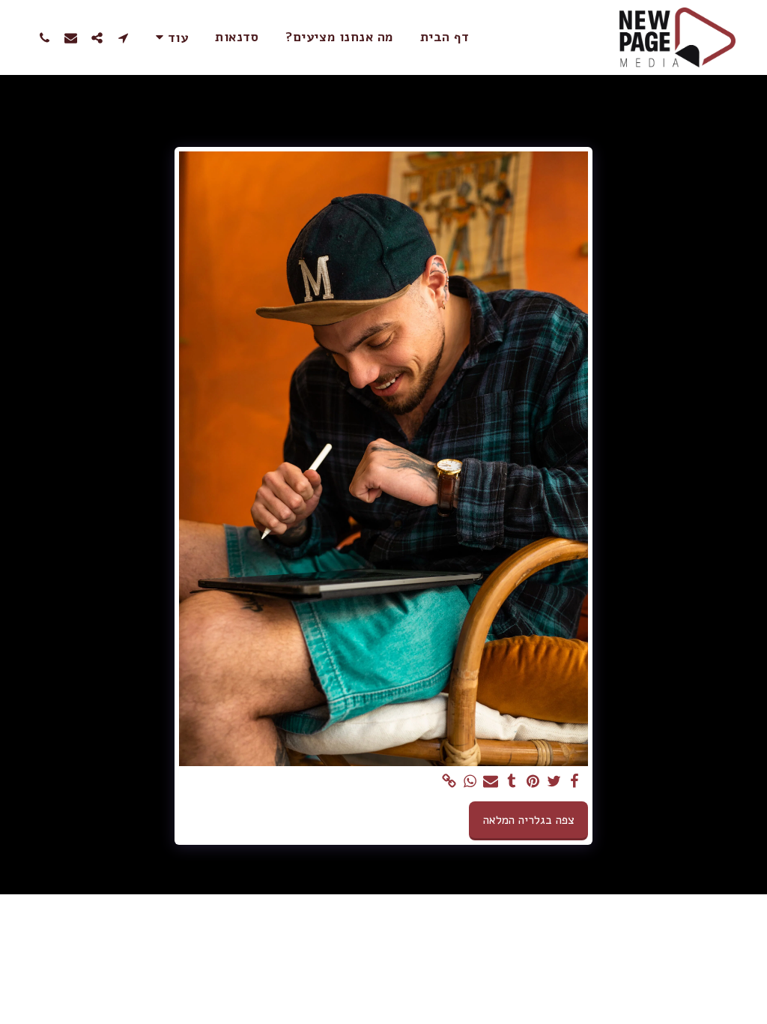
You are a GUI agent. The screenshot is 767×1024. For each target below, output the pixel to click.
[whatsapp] (469, 782)
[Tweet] (553, 782)
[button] (123, 37)
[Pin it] (532, 782)
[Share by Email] (490, 782)
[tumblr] (511, 782)
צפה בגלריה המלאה (529, 820)
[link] (448, 782)
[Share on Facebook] (574, 782)
